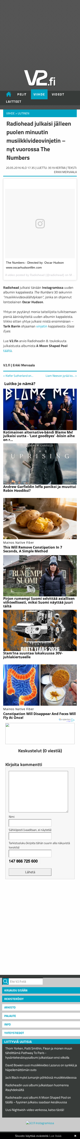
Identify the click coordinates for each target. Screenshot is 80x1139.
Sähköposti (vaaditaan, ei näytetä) (30, 830)
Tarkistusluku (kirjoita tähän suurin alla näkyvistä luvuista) (39, 845)
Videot (58, 94)
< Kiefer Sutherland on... (18, 375)
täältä (7, 350)
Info (7, 1024)
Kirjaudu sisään (16, 990)
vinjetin (41, 326)
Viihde (39, 94)
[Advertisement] (40, 926)
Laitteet (13, 101)
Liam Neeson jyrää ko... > (61, 376)
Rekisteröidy (14, 999)
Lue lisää (55, 1136)
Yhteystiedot (14, 1033)
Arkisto (10, 1007)
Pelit (22, 94)
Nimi (12, 816)
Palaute (10, 1016)
